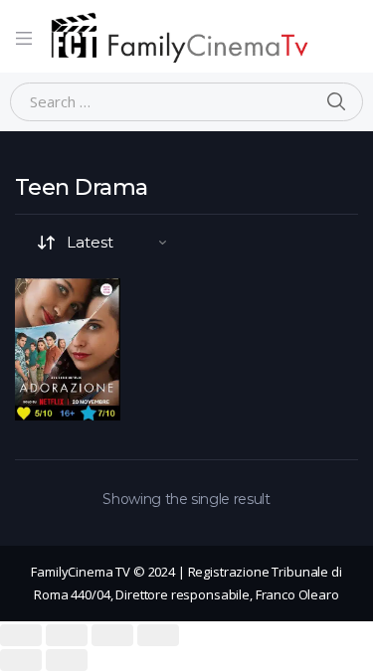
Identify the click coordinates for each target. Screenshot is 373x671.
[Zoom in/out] (158, 635)
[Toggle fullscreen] (112, 635)
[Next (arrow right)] (67, 660)
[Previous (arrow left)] (21, 660)
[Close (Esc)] (21, 635)
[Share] (67, 635)
